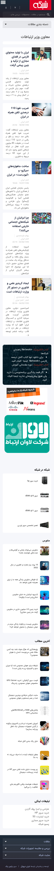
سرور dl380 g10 (31, 495)
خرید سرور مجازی (40, 820)
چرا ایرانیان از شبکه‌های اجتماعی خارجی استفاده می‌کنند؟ (18, 224)
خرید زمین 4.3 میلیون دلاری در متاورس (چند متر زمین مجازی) (22, 611)
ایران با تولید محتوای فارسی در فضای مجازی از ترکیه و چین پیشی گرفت (17, 58)
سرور (11, 866)
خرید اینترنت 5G (41, 816)
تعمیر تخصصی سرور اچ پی (27, 525)
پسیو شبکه (43, 824)
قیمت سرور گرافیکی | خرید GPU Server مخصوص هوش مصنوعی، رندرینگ (22, 682)
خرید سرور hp (32, 481)
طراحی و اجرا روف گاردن (37, 809)
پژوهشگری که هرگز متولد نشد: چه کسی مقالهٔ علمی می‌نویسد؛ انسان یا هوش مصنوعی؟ (22, 652)
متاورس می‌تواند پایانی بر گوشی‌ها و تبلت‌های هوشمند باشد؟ (23, 551)
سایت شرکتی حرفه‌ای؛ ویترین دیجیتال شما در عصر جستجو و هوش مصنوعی (23, 697)
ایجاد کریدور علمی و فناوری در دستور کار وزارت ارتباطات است (17, 287)
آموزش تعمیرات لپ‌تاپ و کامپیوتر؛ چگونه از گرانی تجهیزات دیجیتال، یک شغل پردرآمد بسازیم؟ (22, 726)
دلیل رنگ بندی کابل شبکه (28, 741)
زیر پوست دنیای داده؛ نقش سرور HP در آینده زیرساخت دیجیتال (22, 771)
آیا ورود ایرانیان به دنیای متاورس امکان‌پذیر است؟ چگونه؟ (25, 596)
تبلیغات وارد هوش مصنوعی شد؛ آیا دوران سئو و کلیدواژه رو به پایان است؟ (22, 667)
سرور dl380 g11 (31, 510)
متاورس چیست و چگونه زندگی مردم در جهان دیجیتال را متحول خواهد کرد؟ (23, 625)
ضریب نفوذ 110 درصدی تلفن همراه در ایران (18, 112)
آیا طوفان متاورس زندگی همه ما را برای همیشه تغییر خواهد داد (22, 581)
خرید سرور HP (42, 813)
